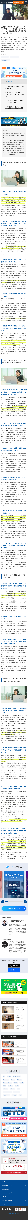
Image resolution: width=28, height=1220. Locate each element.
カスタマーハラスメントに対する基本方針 (14, 1215)
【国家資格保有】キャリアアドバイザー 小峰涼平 (17, 921)
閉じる (10, 81)
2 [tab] (9, 901)
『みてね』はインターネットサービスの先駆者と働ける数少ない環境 (14, 107)
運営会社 (3, 1204)
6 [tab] (21, 901)
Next (25, 901)
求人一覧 (3, 1181)
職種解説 (12, 1088)
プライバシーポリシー (16, 1213)
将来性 (21, 1082)
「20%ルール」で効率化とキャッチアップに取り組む (14, 101)
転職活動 (14, 1095)
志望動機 (11, 1085)
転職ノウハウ (6, 1095)
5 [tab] (18, 901)
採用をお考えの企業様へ (7, 1200)
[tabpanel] (14, 884)
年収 (5, 1085)
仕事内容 (19, 1079)
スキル (13, 1079)
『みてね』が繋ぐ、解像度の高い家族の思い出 (14, 87)
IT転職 (9, 1076)
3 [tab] (12, 901)
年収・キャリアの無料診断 (7, 1193)
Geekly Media (5, 1196)
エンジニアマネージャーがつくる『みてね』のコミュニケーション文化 (14, 94)
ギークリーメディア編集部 (16, 942)
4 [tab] (15, 901)
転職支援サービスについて (7, 1185)
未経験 (17, 1085)
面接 (20, 1095)
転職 (19, 1088)
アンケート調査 (17, 1076)
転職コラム (16, 1092)
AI (4, 1076)
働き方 (15, 1082)
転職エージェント (7, 1092)
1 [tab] (6, 901)
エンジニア (6, 1079)
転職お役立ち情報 (5, 1189)
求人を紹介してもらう (14, 909)
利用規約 (9, 1213)
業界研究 (5, 1088)
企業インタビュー (7, 1082)
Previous (2, 901)
